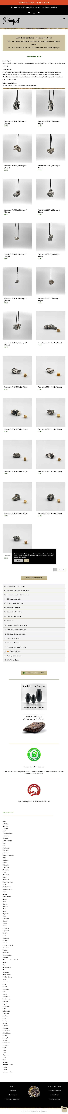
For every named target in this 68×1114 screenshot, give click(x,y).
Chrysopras (6, 870)
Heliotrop (5, 906)
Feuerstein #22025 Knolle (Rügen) (50, 513)
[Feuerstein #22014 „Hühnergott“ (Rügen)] (17, 325)
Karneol (5, 921)
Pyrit (4, 991)
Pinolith (5, 984)
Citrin (4, 872)
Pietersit (5, 982)
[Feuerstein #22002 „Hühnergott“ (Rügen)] (50, 104)
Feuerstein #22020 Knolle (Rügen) (50, 429)
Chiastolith (6, 865)
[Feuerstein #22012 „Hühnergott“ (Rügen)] (50, 281)
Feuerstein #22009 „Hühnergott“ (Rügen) (15, 255)
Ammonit (5, 828)
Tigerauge (5, 1055)
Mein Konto (55, 1095)
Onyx (4, 965)
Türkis (4, 1060)
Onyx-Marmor (7, 967)
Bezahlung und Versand (13, 1099)
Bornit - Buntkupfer (8, 855)
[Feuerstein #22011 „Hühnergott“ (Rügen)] (17, 281)
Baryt (4, 843)
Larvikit (5, 933)
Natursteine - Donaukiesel (10, 960)
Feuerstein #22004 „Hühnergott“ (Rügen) (15, 166)
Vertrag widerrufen (55, 1090)
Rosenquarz (6, 1006)
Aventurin (5, 838)
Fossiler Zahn (7, 887)
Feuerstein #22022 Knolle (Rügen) (50, 471)
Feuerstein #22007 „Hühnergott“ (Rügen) (49, 211)
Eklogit (5, 877)
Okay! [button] (26, 560)
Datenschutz (12, 1095)
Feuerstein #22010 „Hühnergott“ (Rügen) (49, 255)
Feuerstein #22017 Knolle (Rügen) (16, 387)
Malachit (5, 943)
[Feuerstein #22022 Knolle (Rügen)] (50, 454)
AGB (12, 1086)
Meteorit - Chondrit (8, 945)
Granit (4, 901)
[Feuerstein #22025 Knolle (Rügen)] (50, 496)
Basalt (4, 845)
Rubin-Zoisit (6, 1011)
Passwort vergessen (55, 1099)
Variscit (5, 1069)
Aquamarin (6, 836)
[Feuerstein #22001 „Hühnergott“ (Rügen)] (17, 104)
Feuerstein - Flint (7, 882)
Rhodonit (5, 1001)
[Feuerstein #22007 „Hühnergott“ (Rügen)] (50, 193)
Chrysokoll (6, 867)
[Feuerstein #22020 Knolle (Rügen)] (50, 412)
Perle (4, 979)
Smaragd (5, 1038)
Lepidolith (6, 938)
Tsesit (4, 1057)
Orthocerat (6, 972)
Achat (4, 821)
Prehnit (5, 987)
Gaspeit (5, 894)
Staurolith (5, 1045)
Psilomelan (6, 989)
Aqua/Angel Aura (8, 833)
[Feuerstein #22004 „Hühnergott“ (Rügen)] (17, 148)
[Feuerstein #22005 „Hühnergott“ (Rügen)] (50, 148)
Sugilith (5, 1047)
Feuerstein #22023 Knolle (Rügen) (16, 513)
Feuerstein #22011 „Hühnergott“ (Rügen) (15, 299)
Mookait (5, 950)
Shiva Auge (6, 1030)
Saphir (4, 1018)
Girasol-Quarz (7, 897)
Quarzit (5, 994)
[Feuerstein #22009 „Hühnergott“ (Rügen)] (17, 237)
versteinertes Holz (8, 1072)
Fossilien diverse (7, 889)
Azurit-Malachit (7, 841)
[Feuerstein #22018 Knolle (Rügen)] (50, 370)
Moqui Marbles (7, 955)
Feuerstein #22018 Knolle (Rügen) (50, 387)
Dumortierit (6, 875)
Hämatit (5, 904)
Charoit (5, 862)
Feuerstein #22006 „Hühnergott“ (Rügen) (15, 211)
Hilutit (4, 909)
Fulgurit (5, 892)
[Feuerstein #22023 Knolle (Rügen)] (17, 496)
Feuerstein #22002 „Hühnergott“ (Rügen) (49, 122)
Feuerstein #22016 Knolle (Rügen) (50, 342)
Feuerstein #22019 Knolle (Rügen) (16, 429)
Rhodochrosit (6, 999)
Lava (4, 935)
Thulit (4, 1052)
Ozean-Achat (6, 974)
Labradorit (6, 928)
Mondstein (6, 948)
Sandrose (5, 1016)
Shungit (5, 1035)
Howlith (5, 911)
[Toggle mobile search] (61, 18)
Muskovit (5, 957)
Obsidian (5, 962)
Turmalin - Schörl (8, 1065)
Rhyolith (5, 1004)
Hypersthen (6, 914)
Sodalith (5, 1040)
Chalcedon (6, 860)
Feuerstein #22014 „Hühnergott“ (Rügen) (15, 343)
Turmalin (5, 1062)
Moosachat (6, 953)
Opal (4, 970)
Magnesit (5, 940)
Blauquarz (6, 853)
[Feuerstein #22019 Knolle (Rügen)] (17, 412)
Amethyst (5, 826)
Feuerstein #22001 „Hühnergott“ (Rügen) (15, 122)
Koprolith (5, 923)
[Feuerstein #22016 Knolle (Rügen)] (50, 325)
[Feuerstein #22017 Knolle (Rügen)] (17, 370)
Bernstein (5, 850)
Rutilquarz (6, 1013)
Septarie (5, 1023)
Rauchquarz (6, 996)
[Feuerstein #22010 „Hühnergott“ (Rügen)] (50, 237)
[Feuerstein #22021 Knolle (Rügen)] (17, 454)
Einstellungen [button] (18, 560)
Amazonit (5, 824)
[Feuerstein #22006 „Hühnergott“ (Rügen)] (17, 193)
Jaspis (4, 916)
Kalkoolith (6, 918)
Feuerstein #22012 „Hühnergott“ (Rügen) (49, 299)
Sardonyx (5, 1021)
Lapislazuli (6, 931)
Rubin (4, 1009)
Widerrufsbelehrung (55, 1086)
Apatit (4, 831)
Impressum (13, 1090)
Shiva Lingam (7, 1033)
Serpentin (5, 1026)
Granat (5, 899)
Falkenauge (6, 879)
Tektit (4, 1050)
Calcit (4, 858)
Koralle (5, 926)
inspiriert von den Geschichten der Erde (42, 7)
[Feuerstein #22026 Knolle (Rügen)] (17, 538)
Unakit (5, 1067)
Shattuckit (5, 1028)
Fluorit (5, 884)
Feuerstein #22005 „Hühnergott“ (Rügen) (49, 166)
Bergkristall (6, 848)
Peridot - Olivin (7, 977)
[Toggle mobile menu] (64, 18)
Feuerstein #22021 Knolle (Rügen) (16, 471)
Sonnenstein (6, 1043)
